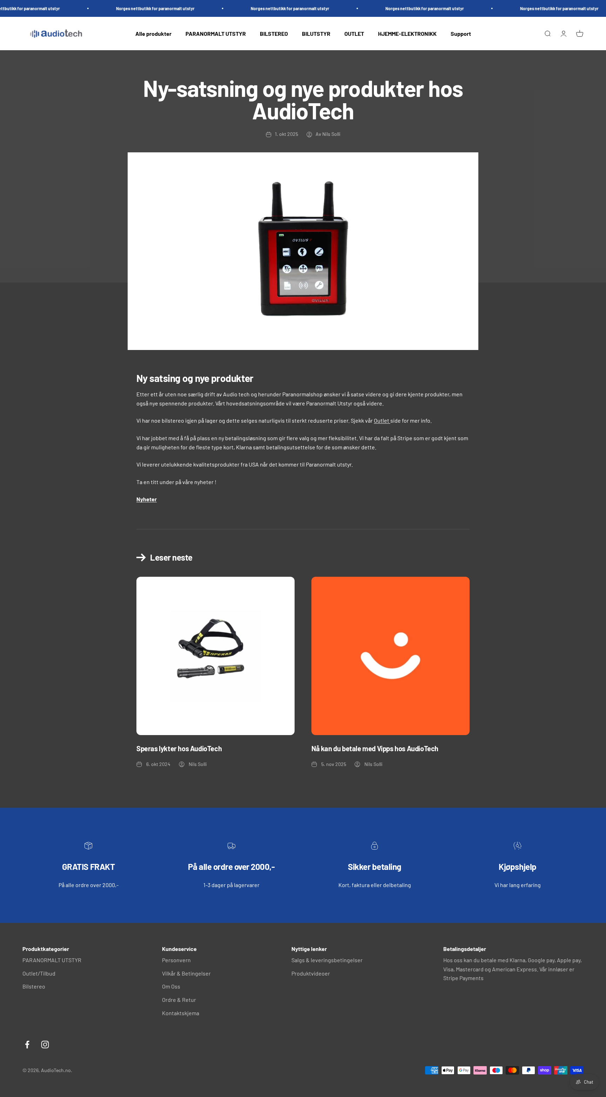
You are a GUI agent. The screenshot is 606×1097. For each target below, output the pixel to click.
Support (461, 33)
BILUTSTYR (316, 33)
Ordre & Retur (179, 999)
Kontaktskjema (180, 1013)
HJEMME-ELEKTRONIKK (407, 33)
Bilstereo (33, 986)
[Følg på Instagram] (45, 1044)
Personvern (176, 960)
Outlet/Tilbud (38, 973)
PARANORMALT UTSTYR (216, 33)
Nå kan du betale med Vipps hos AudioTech (374, 748)
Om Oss (171, 986)
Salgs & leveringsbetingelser (327, 960)
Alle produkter (153, 33)
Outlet (381, 420)
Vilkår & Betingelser (186, 973)
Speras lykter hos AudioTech (179, 748)
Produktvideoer (310, 973)
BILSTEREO (274, 33)
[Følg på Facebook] (27, 1044)
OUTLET (354, 33)
